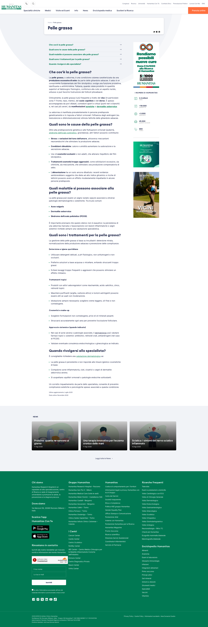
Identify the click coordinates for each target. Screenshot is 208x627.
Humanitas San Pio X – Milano (80, 490)
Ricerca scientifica (112, 534)
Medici (48, 10)
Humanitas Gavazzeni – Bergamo (81, 504)
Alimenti (145, 550)
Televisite (145, 486)
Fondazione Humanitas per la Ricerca (119, 524)
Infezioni (145, 564)
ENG (203, 3)
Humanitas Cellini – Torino (78, 507)
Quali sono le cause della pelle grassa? (67, 49)
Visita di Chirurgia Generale (152, 497)
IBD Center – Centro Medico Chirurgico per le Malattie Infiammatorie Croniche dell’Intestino (85, 551)
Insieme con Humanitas (114, 520)
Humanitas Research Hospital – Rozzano (84, 486)
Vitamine (145, 596)
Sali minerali (146, 578)
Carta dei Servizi (111, 496)
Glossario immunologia (150, 561)
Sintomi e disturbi (149, 582)
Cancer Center (74, 535)
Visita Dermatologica (150, 500)
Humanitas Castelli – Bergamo (80, 500)
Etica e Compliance (112, 503)
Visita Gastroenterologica (152, 507)
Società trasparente (113, 499)
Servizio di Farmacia (113, 545)
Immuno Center (74, 558)
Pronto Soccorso (111, 531)
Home (50, 22)
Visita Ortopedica (149, 518)
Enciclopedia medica (102, 10)
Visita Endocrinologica (150, 504)
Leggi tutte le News (103, 458)
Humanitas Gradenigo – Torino (80, 514)
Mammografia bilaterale (151, 539)
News (85, 10)
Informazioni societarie (152, 616)
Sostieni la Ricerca (125, 10)
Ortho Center (73, 568)
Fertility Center (74, 546)
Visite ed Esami (63, 10)
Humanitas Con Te (153, 3)
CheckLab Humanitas (150, 532)
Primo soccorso (148, 571)
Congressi (125, 3)
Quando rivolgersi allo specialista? (65, 64)
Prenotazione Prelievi (180, 3)
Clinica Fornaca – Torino (77, 511)
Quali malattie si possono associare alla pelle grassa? (74, 54)
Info (76, 10)
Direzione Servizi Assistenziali (116, 538)
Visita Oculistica (148, 514)
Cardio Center (73, 539)
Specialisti (146, 589)
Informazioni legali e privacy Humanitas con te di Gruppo (122, 491)
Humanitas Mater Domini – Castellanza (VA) (85, 497)
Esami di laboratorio (149, 557)
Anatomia (145, 554)
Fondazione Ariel (111, 517)
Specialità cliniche (32, 10)
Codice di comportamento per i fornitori (120, 486)
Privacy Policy (128, 616)
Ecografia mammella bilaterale (154, 535)
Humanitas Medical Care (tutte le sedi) (83, 493)
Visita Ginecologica (149, 511)
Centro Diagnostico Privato (79, 561)
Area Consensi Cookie (168, 616)
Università (141, 3)
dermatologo (101, 333)
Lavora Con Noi (194, 3)
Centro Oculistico (75, 542)
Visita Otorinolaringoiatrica (152, 521)
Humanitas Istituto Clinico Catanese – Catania (83, 522)
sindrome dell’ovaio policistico (63, 133)
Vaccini (144, 592)
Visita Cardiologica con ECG (153, 493)
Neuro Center (73, 565)
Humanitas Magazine (113, 527)
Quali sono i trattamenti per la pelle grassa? (69, 59)
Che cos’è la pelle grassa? (61, 45)
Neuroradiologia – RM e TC (152, 528)
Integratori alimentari (150, 568)
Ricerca (133, 3)
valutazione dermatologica (88, 356)
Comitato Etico (166, 3)
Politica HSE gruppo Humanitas (117, 506)
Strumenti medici (148, 585)
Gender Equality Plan (113, 510)
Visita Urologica (148, 525)
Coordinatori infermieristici (115, 541)
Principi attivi (147, 575)
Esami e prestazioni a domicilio (154, 490)
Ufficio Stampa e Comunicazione (118, 513)
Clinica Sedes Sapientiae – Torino (81, 518)
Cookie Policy (139, 616)
